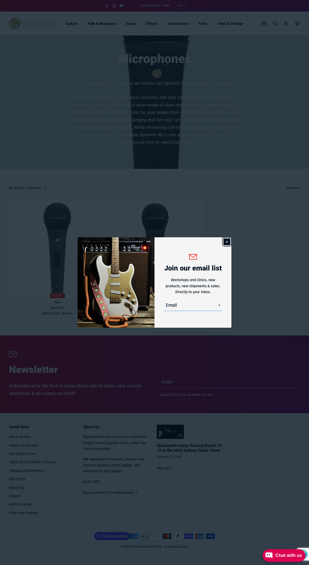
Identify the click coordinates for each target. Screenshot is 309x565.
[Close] (226, 241)
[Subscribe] (219, 305)
